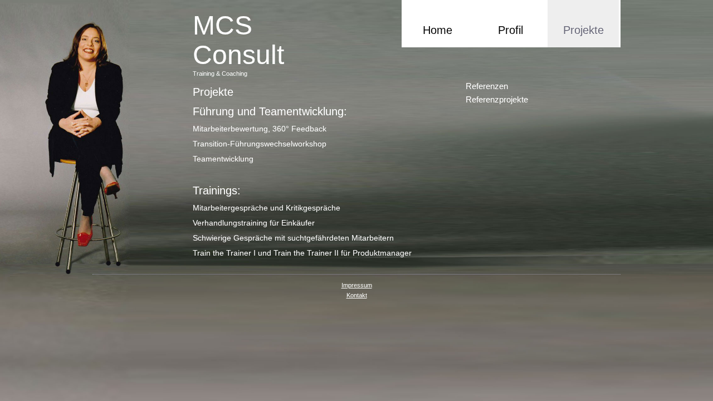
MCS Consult (238, 40)
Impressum (356, 285)
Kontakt (356, 295)
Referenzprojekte (497, 99)
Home (437, 30)
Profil (510, 30)
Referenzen (487, 86)
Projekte (583, 30)
